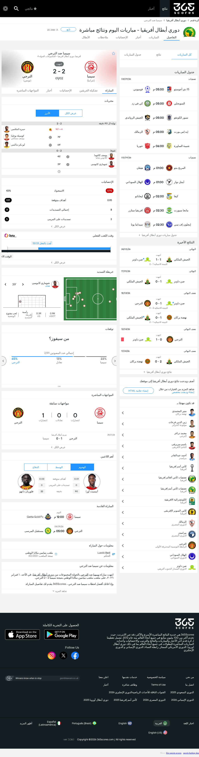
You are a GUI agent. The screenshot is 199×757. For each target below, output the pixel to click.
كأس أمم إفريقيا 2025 (125, 699)
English (123, 723)
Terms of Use (158, 684)
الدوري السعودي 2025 (182, 692)
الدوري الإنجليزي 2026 (120, 692)
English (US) (155, 732)
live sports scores (173, 753)
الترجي (84, 574)
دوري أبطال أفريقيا (176, 20)
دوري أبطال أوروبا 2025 (96, 699)
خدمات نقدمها (129, 677)
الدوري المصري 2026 (154, 699)
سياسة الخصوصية (156, 677)
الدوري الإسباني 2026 (182, 699)
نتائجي (29, 8)
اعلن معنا (103, 677)
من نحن (190, 677)
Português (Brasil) (81, 723)
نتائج (165, 8)
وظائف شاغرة (129, 684)
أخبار (151, 8)
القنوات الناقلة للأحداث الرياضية (149, 692)
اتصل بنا (189, 684)
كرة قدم (194, 20)
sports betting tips (191, 753)
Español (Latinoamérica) (47, 723)
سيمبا (96, 574)
